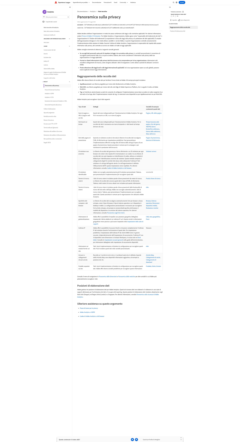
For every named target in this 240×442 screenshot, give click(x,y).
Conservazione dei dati (50, 50)
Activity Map (150, 255)
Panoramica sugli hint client (115, 213)
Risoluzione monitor (152, 208)
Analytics (93, 11)
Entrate (158, 266)
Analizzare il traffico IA (49, 35)
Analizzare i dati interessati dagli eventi (54, 38)
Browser (148, 201)
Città (147, 217)
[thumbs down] (136, 439)
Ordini (154, 266)
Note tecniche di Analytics (51, 27)
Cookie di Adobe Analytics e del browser (119, 168)
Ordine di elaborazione (50, 109)
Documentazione (82, 11)
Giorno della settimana (153, 131)
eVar (147, 187)
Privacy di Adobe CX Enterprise (91, 36)
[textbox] (56, 17)
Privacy (46, 81)
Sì (173, 16)
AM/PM (148, 127)
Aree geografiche (155, 217)
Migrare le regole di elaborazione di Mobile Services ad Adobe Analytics (55, 73)
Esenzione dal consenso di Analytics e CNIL (56, 101)
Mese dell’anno (150, 134)
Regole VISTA (47, 142)
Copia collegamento (185, 20)
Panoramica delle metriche (126, 276)
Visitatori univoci (151, 151)
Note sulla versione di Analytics (52, 31)
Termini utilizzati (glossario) (51, 127)
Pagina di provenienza (153, 138)
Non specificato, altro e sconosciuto (53, 139)
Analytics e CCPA (49, 97)
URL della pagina (156, 113)
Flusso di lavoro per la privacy (89, 308)
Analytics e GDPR (49, 93)
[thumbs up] (132, 439)
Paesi (147, 219)
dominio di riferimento (153, 140)
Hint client (46, 42)
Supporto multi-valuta (49, 78)
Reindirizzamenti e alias (50, 116)
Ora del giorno (155, 124)
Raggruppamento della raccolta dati (180, 27)
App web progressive (49, 112)
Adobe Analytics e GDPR (87, 312)
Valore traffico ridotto (49, 68)
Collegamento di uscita (153, 257)
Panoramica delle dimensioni (108, 276)
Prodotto (148, 266)
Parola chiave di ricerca (153, 178)
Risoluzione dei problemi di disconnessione (55, 135)
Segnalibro (174, 20)
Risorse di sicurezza (49, 120)
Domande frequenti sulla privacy (53, 105)
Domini (46, 54)
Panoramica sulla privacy (52, 85)
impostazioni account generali (114, 240)
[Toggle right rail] (170, 7)
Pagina (148, 113)
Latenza (46, 65)
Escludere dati (47, 57)
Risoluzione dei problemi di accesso (53, 131)
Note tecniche (102, 11)
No (177, 16)
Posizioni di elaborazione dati (177, 31)
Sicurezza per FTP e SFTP (50, 124)
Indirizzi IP (46, 61)
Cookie (45, 46)
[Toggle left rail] (70, 7)
